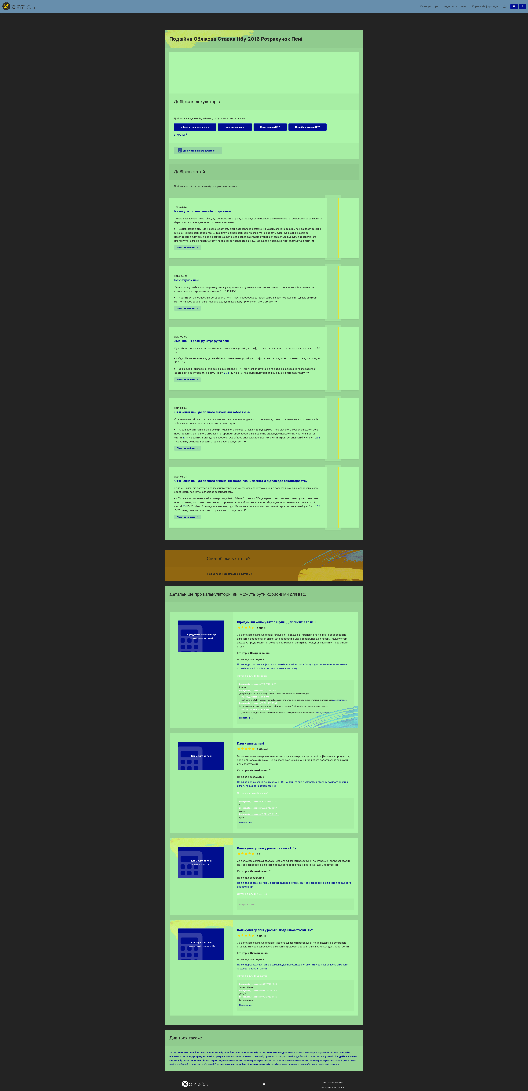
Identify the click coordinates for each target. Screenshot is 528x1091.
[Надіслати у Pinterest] (296, 574)
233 (226, 372)
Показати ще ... (246, 718)
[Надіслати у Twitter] (293, 574)
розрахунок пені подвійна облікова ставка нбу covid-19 (305, 1056)
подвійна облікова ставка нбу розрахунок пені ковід (254, 1052)
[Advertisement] (264, 73)
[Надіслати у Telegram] (300, 574)
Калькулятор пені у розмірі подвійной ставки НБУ (275, 930)
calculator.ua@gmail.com (333, 1082)
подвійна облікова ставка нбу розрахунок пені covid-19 (315, 1060)
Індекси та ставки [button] (455, 6)
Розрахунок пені (186, 280)
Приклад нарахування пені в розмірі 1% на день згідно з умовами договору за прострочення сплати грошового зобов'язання (292, 784)
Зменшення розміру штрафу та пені (201, 341)
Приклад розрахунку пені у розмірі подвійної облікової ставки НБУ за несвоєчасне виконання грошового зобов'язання (293, 966)
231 (184, 437)
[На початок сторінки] (264, 1084)
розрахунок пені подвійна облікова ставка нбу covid (247, 1064)
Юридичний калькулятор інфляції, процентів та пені (276, 622)
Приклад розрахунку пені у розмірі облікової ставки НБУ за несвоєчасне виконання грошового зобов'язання (294, 884)
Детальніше (179, 135)
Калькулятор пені (250, 743)
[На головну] (18, 6)
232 (317, 437)
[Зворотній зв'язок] (522, 6)
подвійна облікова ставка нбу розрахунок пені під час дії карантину (256, 1060)
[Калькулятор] (514, 6)
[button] (505, 6)
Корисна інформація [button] (485, 6)
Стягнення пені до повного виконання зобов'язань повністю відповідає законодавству (240, 481)
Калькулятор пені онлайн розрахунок (203, 211)
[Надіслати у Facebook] (290, 574)
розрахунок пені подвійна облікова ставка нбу (196, 1052)
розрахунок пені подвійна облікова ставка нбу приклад (243, 1056)
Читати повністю (186, 247)
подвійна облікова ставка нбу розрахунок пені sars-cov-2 (311, 1052)
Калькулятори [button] (429, 6)
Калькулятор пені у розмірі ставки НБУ (266, 848)
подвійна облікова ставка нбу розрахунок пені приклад (308, 1064)
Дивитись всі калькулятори (199, 150)
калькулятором (339, 700)
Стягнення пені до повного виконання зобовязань (212, 412)
